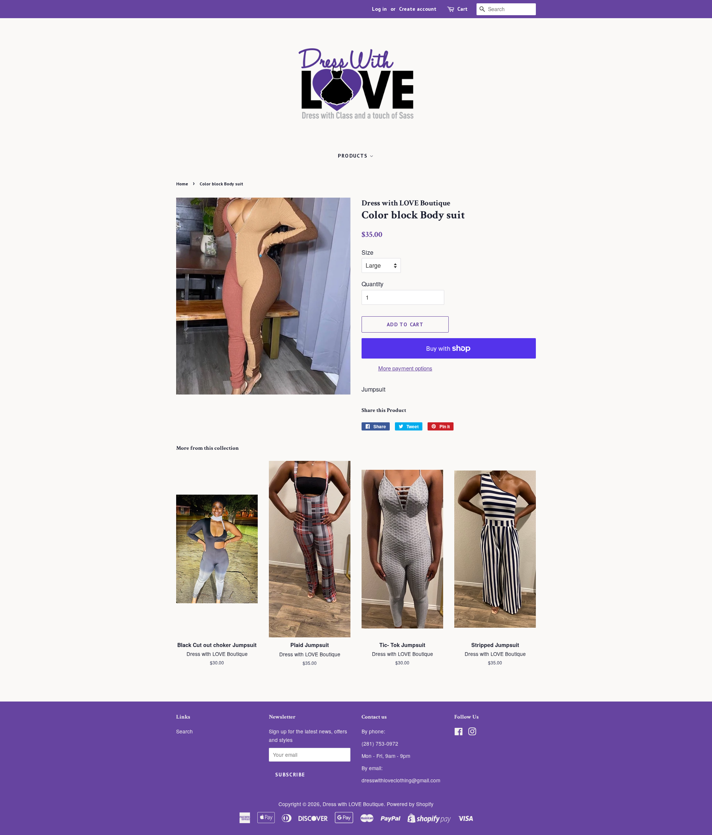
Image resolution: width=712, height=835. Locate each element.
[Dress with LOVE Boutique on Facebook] (458, 732)
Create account (417, 9)
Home (182, 184)
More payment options (405, 368)
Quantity (372, 284)
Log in (379, 9)
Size (367, 252)
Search (184, 731)
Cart (462, 9)
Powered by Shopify (410, 804)
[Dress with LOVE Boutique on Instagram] (472, 732)
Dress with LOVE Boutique (353, 804)
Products (354, 155)
